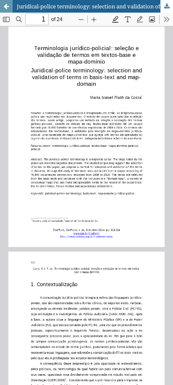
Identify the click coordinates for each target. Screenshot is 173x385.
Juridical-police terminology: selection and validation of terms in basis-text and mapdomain (95, 6)
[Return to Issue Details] (6, 6)
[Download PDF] (166, 6)
